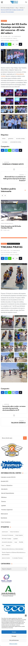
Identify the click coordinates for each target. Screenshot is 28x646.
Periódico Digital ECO (7, 509)
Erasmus (3, 501)
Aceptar (14, 632)
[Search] (26, 2)
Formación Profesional (7, 535)
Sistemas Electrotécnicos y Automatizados (12, 549)
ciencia (3, 138)
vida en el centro (6, 558)
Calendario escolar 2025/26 (8, 477)
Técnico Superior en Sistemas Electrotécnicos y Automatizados (13, 553)
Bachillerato (4, 518)
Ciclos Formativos (5, 522)
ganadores (10, 138)
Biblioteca (3, 497)
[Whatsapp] (9, 44)
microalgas (4, 142)
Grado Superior (19, 535)
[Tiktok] (20, 44)
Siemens (8, 545)
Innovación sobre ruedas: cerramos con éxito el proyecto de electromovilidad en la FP (14, 408)
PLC (3, 545)
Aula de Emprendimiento (7, 493)
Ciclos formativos (14, 531)
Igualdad (3, 505)
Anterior (6, 162)
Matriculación (4, 514)
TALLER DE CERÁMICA (18, 422)
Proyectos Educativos (6, 485)
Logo (15, 542)
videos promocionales (7, 223)
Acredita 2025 (4, 481)
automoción (5, 531)
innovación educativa (7, 542)
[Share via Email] (17, 44)
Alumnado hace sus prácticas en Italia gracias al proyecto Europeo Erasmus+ (14, 178)
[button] (26, 615)
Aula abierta (4, 489)
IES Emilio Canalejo (20, 138)
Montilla (21, 542)
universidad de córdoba (15, 142)
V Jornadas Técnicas (17, 558)
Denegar (14, 636)
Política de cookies (13, 643)
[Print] (13, 44)
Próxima (21, 174)
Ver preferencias (14, 640)
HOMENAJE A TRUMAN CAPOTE (13, 164)
